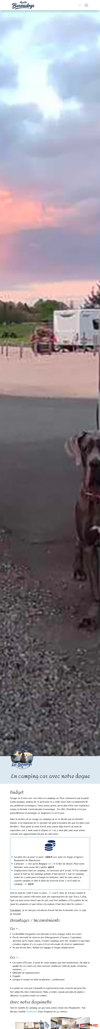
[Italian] (93, 1025)
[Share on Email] (58, 1026)
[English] (86, 1025)
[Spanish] (96, 1025)
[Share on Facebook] (42, 1026)
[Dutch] (83, 1025)
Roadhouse (31, 1011)
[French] (79, 1025)
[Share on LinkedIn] (47, 1026)
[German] (89, 1025)
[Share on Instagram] (53, 1026)
